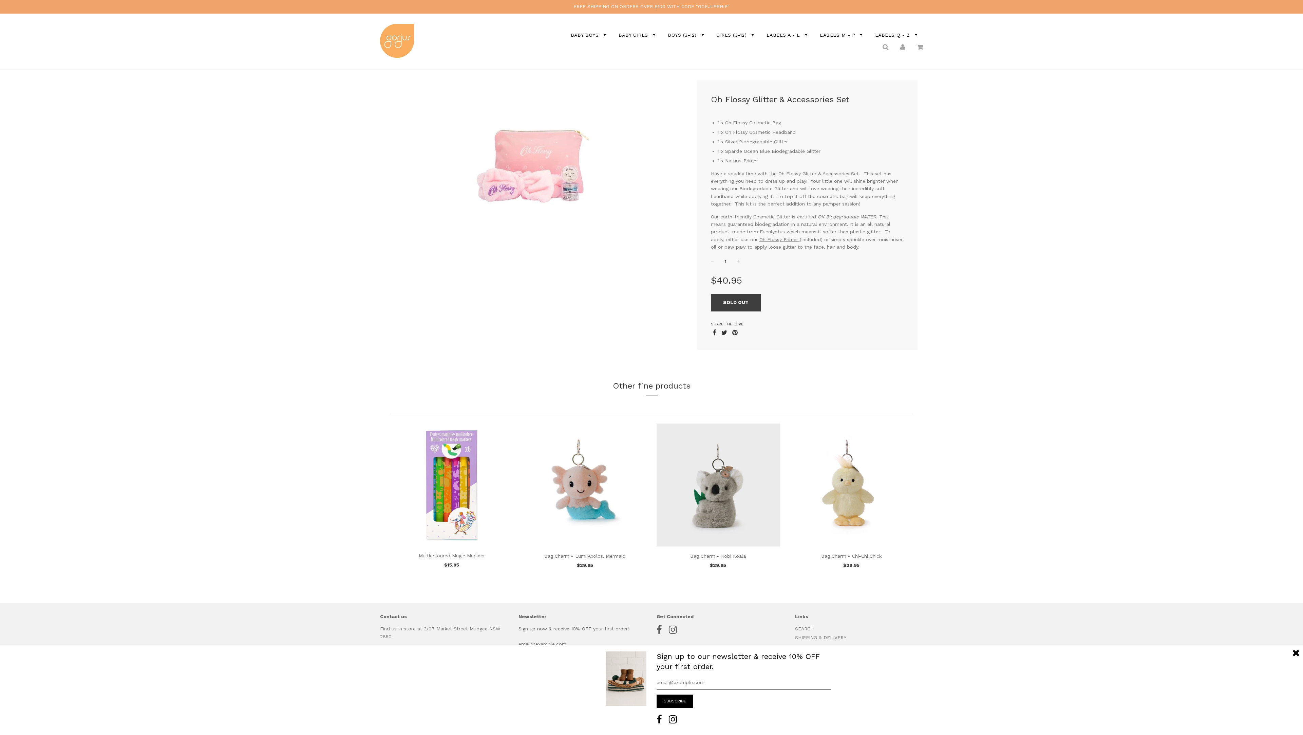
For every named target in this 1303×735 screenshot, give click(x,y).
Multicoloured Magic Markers (452, 555)
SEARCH (804, 628)
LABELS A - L (784, 35)
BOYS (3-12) (683, 35)
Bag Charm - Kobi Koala (718, 556)
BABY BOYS (586, 35)
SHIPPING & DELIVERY (820, 637)
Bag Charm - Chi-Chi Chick (851, 556)
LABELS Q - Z (893, 35)
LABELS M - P (838, 35)
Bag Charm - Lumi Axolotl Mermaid (584, 556)
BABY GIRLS (634, 35)
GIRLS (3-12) (732, 35)
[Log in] (902, 46)
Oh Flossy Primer (779, 239)
